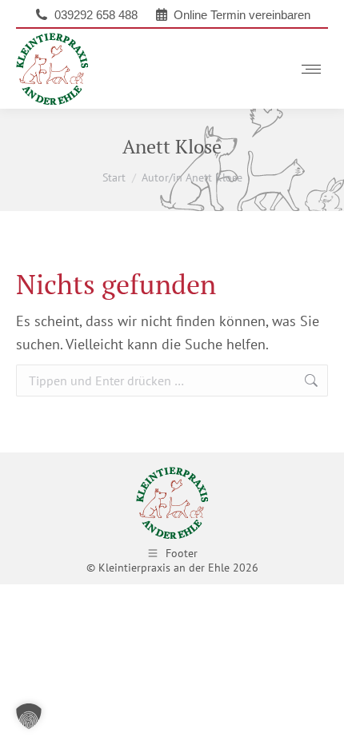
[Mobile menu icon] (311, 69)
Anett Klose (172, 146)
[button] (29, 716)
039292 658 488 (95, 15)
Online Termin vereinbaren (242, 15)
